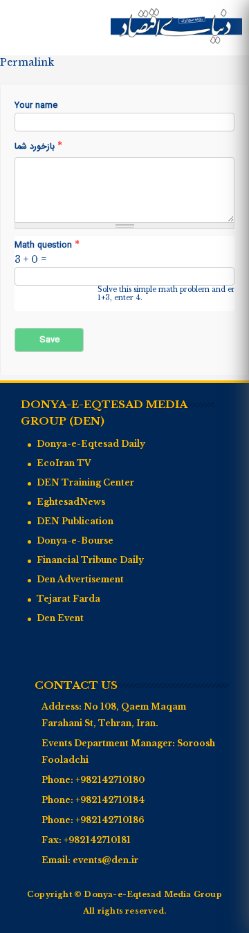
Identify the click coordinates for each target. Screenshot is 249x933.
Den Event (60, 618)
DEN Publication (75, 521)
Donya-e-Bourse (75, 540)
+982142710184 (110, 800)
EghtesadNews (71, 502)
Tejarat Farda (68, 598)
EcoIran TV (64, 463)
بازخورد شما (38, 146)
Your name (36, 106)
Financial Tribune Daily (90, 560)
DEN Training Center (85, 482)
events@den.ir (105, 860)
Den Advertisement (80, 579)
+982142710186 (110, 820)
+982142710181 (97, 840)
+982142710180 (110, 780)
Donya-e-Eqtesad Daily (91, 443)
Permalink (27, 62)
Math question (47, 245)
